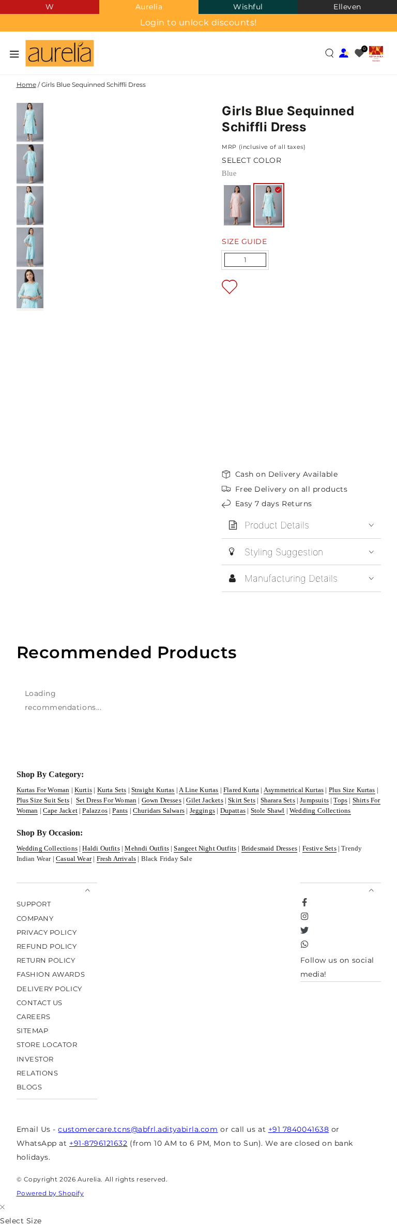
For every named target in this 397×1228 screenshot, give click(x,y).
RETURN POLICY (46, 960)
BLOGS (29, 1086)
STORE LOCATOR (47, 1045)
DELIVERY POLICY (49, 988)
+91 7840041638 (298, 1129)
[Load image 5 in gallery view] (30, 288)
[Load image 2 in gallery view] (30, 163)
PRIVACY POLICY (47, 932)
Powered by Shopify (50, 1193)
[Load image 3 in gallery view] (30, 205)
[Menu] (14, 54)
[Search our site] (329, 53)
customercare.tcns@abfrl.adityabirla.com (138, 1129)
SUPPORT (34, 904)
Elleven (347, 6)
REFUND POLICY (47, 946)
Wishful (248, 6)
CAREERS (34, 1016)
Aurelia (149, 6)
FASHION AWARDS (51, 974)
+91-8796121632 (98, 1143)
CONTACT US (40, 1002)
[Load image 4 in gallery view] (30, 247)
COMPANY (35, 918)
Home (26, 84)
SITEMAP (33, 1031)
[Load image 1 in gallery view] (30, 122)
